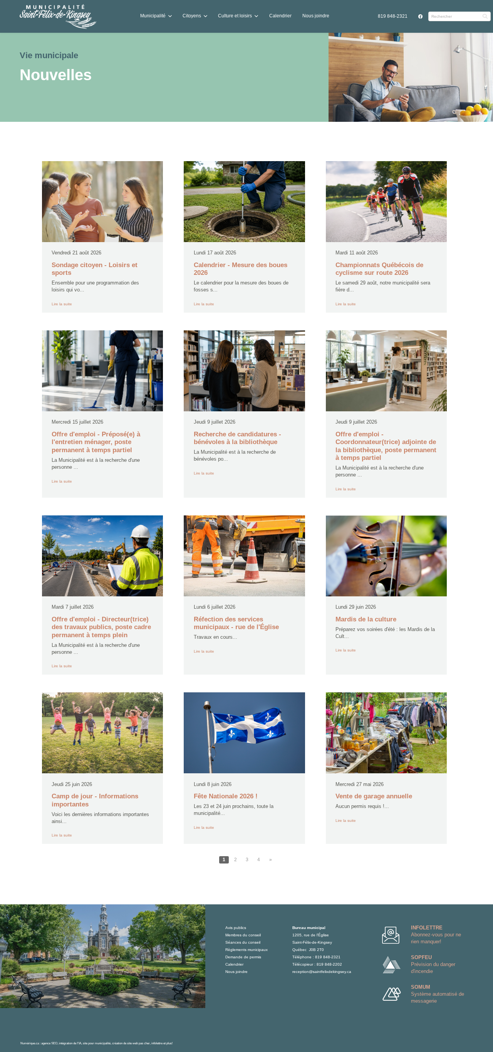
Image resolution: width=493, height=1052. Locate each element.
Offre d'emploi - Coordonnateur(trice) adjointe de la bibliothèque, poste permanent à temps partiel (385, 446)
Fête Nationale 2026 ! (226, 796)
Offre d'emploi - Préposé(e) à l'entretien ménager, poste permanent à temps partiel (96, 442)
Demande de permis (243, 957)
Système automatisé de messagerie (437, 994)
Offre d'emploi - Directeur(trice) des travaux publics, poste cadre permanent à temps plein (101, 627)
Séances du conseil (242, 942)
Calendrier (280, 15)
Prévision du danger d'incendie (433, 964)
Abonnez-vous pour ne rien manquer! (436, 934)
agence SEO (49, 1043)
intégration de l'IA (70, 1043)
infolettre (157, 1043)
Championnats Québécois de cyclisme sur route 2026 (379, 268)
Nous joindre (315, 15)
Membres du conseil (243, 935)
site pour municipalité (97, 1043)
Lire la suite (62, 304)
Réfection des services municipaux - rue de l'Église (236, 623)
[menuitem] (392, 16)
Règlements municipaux (246, 950)
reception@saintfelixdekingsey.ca (321, 972)
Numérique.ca (29, 1043)
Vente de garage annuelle (373, 796)
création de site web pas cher (131, 1043)
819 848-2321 (392, 16)
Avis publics (235, 928)
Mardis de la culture (365, 619)
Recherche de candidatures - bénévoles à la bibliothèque (237, 438)
